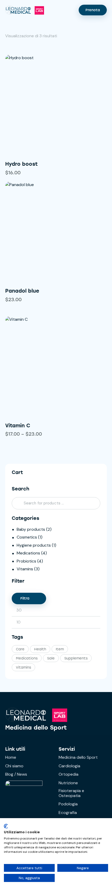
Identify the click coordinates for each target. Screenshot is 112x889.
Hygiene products (34, 545)
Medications (28, 553)
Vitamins (25, 569)
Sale (51, 658)
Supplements (76, 658)
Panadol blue (22, 291)
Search (17, 503)
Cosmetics (27, 537)
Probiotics (26, 561)
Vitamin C (17, 426)
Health (40, 649)
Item (60, 649)
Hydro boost (21, 164)
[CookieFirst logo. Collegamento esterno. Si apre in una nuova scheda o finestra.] (6, 826)
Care (20, 649)
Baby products (31, 529)
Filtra (24, 598)
